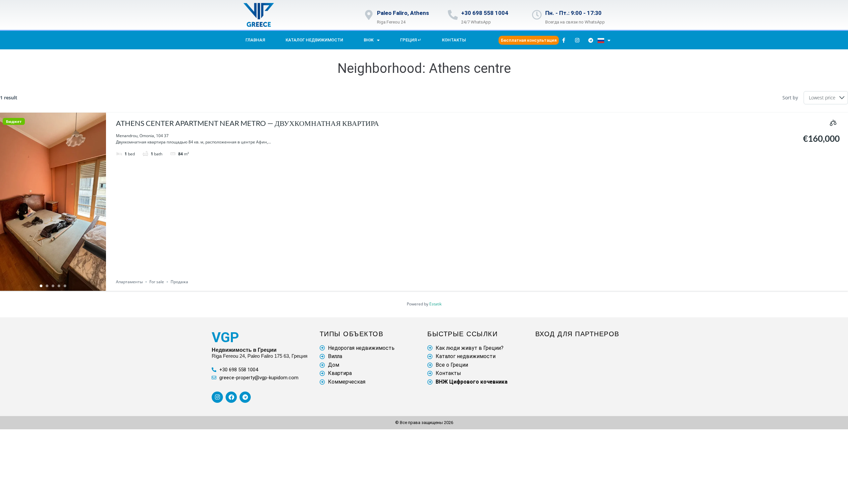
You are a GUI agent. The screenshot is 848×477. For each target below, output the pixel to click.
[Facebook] (231, 397)
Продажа (179, 282)
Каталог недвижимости (314, 39)
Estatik (435, 304)
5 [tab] (65, 286)
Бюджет (14, 121)
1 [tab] (41, 286)
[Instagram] (577, 40)
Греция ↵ (410, 39)
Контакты (454, 39)
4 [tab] (59, 286)
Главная (255, 39)
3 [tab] (53, 286)
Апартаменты (129, 282)
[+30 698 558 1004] (453, 15)
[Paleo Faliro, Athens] (369, 15)
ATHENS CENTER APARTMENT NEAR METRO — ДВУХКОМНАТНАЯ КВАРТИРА (247, 123)
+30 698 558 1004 (484, 13)
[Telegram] (591, 40)
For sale (156, 282)
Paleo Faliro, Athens (403, 13)
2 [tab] (47, 286)
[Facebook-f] (564, 40)
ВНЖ (369, 39)
